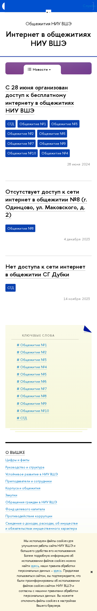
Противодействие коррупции (28, 516)
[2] (49, 12)
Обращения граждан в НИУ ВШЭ (31, 502)
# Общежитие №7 (32, 388)
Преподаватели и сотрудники (28, 481)
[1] (47, 12)
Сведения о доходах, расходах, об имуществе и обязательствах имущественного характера (41, 526)
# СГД (22, 417)
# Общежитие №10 (33, 410)
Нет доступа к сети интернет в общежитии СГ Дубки (45, 270)
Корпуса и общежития (22, 488)
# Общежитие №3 (32, 359)
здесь (35, 566)
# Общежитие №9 (32, 403)
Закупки (11, 495)
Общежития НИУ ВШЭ (49, 23)
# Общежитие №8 (32, 395)
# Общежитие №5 (32, 374)
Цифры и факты (17, 460)
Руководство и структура (24, 467)
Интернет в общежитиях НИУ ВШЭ (48, 38)
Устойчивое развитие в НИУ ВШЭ (31, 474)
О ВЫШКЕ (15, 452)
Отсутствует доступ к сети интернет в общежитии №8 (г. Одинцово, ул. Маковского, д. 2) (46, 203)
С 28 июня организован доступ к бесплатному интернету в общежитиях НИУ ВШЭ (39, 98)
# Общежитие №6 (32, 381)
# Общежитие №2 (32, 352)
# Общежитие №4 (32, 366)
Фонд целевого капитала (25, 509)
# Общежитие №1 (32, 344)
